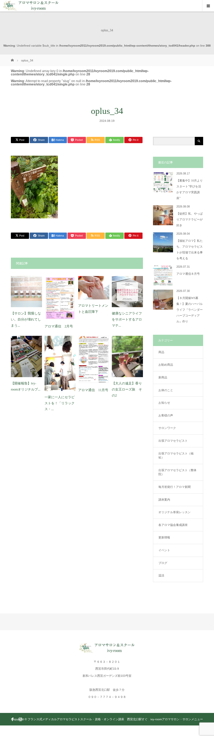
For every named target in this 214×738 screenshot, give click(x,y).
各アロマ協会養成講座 (173, 525)
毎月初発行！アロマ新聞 (174, 487)
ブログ (162, 563)
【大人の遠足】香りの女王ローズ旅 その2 (127, 389)
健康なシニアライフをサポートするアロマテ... (127, 319)
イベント (164, 550)
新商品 (162, 377)
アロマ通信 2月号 (59, 326)
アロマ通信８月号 (188, 273)
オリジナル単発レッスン (174, 512)
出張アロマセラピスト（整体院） (177, 472)
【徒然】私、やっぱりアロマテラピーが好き (189, 219)
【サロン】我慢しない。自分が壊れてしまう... (26, 319)
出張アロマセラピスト (173, 440)
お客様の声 (165, 415)
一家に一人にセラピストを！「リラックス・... (60, 403)
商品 (161, 352)
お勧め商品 (165, 364)
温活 (161, 575)
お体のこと (165, 390)
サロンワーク (167, 428)
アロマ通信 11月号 (93, 390)
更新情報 (164, 537)
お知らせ (164, 402)
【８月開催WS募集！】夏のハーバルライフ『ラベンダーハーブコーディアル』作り (189, 309)
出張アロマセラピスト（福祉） (176, 455)
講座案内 (164, 499)
